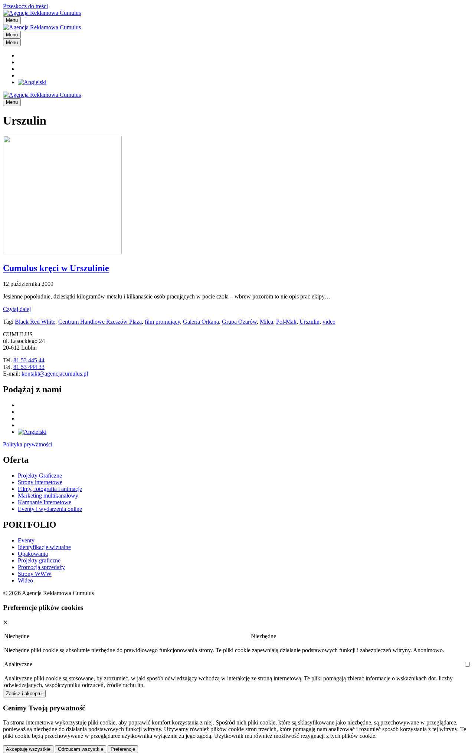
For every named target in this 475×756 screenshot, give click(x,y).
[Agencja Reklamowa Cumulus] (42, 27)
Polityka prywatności (27, 444)
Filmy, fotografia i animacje (50, 489)
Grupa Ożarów (239, 321)
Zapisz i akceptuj (24, 693)
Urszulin (309, 321)
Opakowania (33, 554)
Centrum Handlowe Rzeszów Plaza (100, 321)
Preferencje (123, 749)
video (328, 321)
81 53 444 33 (29, 367)
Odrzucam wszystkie (80, 749)
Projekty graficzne (39, 560)
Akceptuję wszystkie (28, 749)
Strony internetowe (40, 482)
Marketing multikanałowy (48, 495)
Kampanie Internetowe (44, 502)
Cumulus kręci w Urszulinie (56, 268)
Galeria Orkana (201, 321)
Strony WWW (35, 574)
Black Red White (35, 321)
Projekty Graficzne (40, 475)
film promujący (162, 321)
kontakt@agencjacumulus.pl (55, 373)
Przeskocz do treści (25, 6)
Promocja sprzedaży (41, 567)
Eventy (26, 540)
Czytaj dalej (17, 309)
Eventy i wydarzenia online (50, 509)
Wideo (25, 580)
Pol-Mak (286, 321)
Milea (266, 321)
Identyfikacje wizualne (44, 547)
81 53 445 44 (29, 360)
